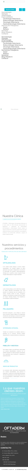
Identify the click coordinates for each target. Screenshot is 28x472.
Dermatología (6, 12)
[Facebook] (20, 9)
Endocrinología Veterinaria (13, 20)
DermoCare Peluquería (10, 25)
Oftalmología (6, 15)
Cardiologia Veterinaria (11, 19)
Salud (5, 27)
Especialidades (7, 17)
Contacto (5, 34)
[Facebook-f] (1, 439)
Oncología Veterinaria (11, 22)
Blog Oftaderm (7, 32)
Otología (5, 14)
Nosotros (5, 30)
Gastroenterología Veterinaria (14, 24)
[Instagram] (23, 9)
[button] (10, 9)
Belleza (6, 29)
